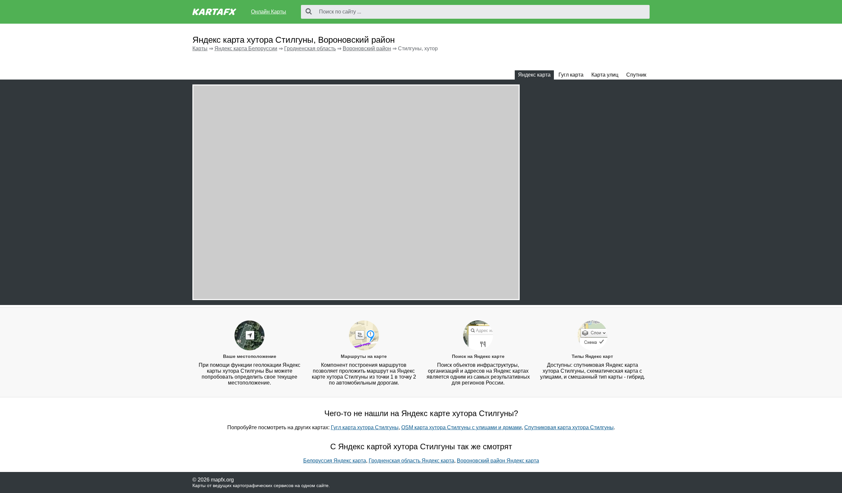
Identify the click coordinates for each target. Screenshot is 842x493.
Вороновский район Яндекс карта (498, 460)
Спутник (636, 75)
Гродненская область (310, 48)
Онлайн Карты (268, 11)
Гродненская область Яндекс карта (411, 460)
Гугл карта (570, 75)
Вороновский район (367, 48)
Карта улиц (604, 75)
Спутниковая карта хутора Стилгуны (569, 427)
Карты (200, 48)
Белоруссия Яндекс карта (334, 460)
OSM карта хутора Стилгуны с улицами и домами (461, 427)
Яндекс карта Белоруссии (245, 48)
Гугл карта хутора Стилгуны (365, 427)
